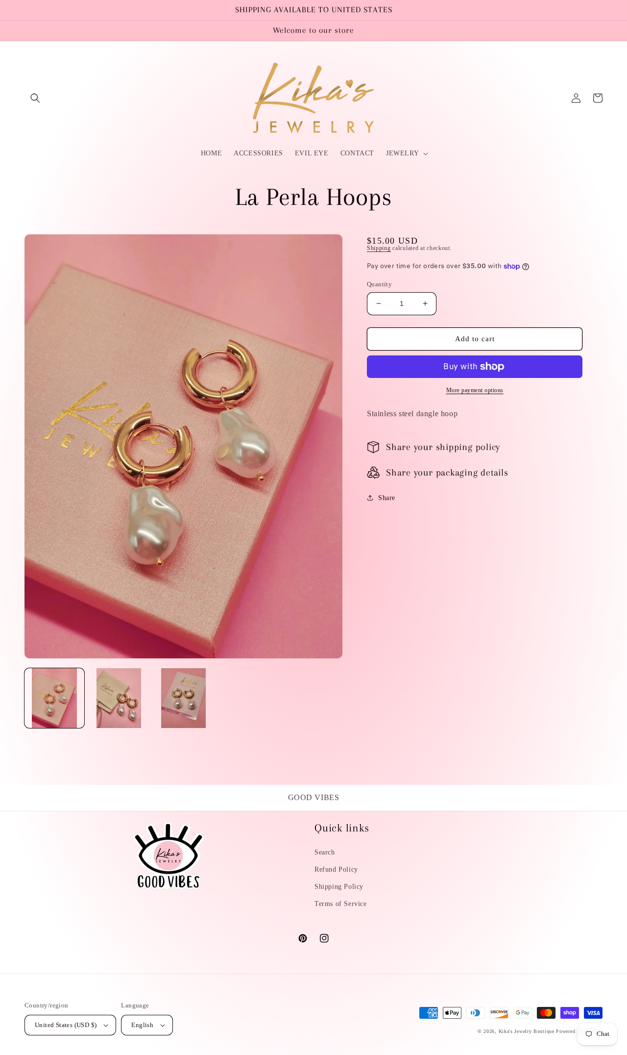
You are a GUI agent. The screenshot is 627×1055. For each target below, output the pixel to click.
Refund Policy (336, 869)
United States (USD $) (65, 1025)
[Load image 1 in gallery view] (54, 698)
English (142, 1025)
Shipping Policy (338, 886)
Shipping (379, 248)
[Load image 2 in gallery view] (119, 698)
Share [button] (386, 498)
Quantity (379, 284)
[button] (35, 98)
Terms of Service (340, 903)
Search (324, 852)
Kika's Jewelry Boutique (527, 1031)
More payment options (475, 390)
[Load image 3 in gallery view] (184, 698)
